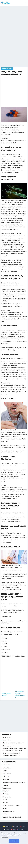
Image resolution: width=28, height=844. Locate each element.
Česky (23, 826)
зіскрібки (5, 791)
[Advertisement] (14, 21)
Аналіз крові (6, 768)
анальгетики (6, 765)
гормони (5, 785)
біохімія (5, 770)
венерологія (6, 794)
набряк (5, 814)
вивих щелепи (7, 737)
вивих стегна (7, 740)
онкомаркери (7, 773)
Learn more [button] (5, 837)
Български (15, 826)
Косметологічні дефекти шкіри (12, 805)
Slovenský (21, 829)
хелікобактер (7, 788)
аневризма (6, 802)
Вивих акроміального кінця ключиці (13, 743)
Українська (7, 826)
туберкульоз (6, 776)
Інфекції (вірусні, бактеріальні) (12, 817)
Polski (14, 829)
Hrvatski (7, 829)
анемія (5, 799)
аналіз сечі (6, 779)
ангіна (5, 808)
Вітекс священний (8, 746)
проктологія (6, 797)
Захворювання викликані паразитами (14, 782)
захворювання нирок (9, 811)
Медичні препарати (7, 68)
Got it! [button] (14, 841)
